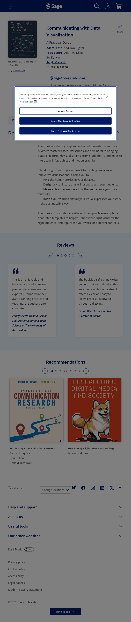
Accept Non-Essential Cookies (65, 121)
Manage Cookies (66, 111)
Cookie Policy (26, 101)
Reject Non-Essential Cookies (65, 131)
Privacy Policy (97, 98)
